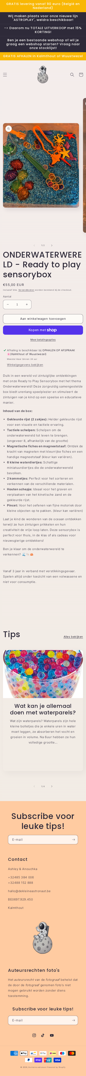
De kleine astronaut (37, 1067)
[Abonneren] (73, 839)
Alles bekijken (73, 636)
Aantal (7, 296)
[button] (5, 74)
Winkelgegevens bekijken (25, 364)
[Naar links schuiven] (34, 245)
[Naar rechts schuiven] (51, 245)
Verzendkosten (26, 290)
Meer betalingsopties (43, 339)
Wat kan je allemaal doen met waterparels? (43, 709)
